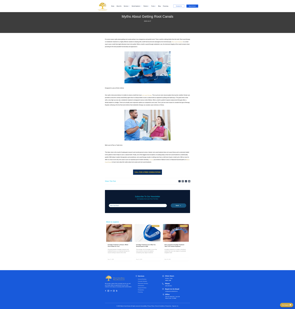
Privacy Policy (151, 306)
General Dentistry (142, 279)
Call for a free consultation (147, 172)
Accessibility (144, 306)
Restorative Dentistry (143, 283)
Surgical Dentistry (142, 287)
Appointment (192, 6)
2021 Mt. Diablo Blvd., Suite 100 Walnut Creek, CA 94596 (172, 297)
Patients (146, 6)
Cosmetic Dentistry (142, 281)
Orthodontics (141, 285)
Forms (153, 6)
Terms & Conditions (160, 306)
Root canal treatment (177, 41)
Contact (151, 159)
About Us (119, 6)
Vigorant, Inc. (175, 306)
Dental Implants (136, 6)
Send (177, 205)
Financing (165, 6)
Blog (159, 6)
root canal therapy (147, 95)
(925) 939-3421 (168, 285)
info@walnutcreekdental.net (171, 291)
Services (126, 6)
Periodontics (141, 289)
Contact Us (179, 6)
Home (112, 6)
